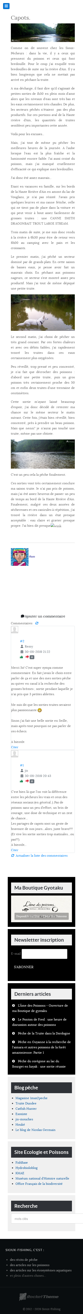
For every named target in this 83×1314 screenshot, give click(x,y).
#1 (22, 765)
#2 (22, 641)
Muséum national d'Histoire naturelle (42, 1178)
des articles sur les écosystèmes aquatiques (40, 1270)
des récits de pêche (24, 1260)
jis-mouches (24, 1119)
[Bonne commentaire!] (22, 657)
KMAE (19, 1173)
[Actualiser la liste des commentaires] (37, 623)
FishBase (21, 1162)
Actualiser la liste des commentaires (41, 856)
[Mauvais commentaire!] (28, 657)
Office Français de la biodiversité (39, 1184)
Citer (14, 747)
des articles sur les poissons (29, 1265)
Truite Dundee (26, 1103)
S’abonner (23, 967)
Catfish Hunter (26, 1109)
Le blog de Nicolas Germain (35, 1130)
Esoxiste (21, 1114)
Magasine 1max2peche (31, 1098)
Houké (20, 1125)
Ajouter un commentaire (45, 616)
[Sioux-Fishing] (39, 1297)
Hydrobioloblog (26, 1168)
